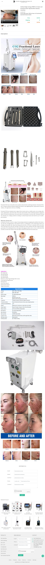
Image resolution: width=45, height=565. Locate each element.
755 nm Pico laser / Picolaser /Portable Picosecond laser (39, 528)
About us (24, 560)
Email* (8, 471)
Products (15, 560)
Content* (16, 545)
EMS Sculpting (4, 540)
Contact (29, 560)
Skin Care (3, 542)
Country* (9, 477)
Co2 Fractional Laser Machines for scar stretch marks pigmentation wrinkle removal (17, 528)
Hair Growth (3, 551)
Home (10, 560)
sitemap (34, 560)
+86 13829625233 (37, 538)
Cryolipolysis (3, 547)
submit (20, 555)
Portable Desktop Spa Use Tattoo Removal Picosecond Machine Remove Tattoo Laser (39, 513)
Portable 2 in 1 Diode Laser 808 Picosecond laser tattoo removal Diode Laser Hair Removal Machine (6, 513)
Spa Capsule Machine (5, 555)
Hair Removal (4, 549)
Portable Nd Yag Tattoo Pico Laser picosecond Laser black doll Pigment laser (28, 528)
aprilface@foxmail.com (39, 540)
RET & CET (3, 544)
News (19, 560)
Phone (8, 481)
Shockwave (3, 553)
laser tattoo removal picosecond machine (5, 528)
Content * (9, 484)
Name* (8, 474)
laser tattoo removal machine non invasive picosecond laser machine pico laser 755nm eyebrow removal (16, 513)
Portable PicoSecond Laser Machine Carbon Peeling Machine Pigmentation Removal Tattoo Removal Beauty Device (28, 513)
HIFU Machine (4, 538)
